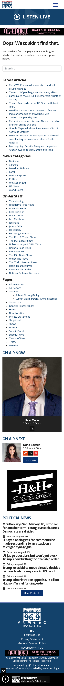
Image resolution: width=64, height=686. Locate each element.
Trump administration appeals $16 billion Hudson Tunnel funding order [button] (30, 581)
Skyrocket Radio (41, 665)
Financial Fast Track (20, 247)
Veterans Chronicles (20, 269)
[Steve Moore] (32, 386)
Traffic (12, 341)
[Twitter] (32, 428)
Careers (13, 164)
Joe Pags (14, 222)
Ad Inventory (16, 284)
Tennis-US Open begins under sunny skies (33, 92)
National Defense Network (24, 273)
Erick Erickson (16, 211)
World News (16, 189)
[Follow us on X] (23, 622)
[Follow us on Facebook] (18, 622)
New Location (16, 313)
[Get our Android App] (39, 622)
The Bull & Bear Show (21, 240)
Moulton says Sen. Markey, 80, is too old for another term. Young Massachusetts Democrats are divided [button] (30, 528)
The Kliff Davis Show (20, 255)
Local (12, 171)
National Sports (17, 175)
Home (12, 309)
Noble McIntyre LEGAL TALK (25, 244)
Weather (14, 345)
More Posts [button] (30, 593)
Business (14, 161)
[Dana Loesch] (11, 452)
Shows (12, 323)
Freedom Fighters (19, 168)
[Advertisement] (32, 31)
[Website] (25, 453)
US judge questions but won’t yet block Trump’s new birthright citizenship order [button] (30, 557)
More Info (30, 460)
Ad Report (15, 287)
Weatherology (51, 668)
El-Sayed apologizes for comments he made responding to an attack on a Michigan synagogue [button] (28, 543)
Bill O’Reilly (15, 229)
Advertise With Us (32, 647)
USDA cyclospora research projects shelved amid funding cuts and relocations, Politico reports (34, 139)
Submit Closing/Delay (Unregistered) (36, 298)
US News (14, 186)
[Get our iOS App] (34, 622)
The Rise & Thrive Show (22, 237)
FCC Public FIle (32, 626)
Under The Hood (18, 258)
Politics (13, 179)
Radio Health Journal (20, 265)
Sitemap (13, 327)
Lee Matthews (17, 219)
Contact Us (15, 302)
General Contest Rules (21, 305)
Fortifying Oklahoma (20, 233)
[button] (55, 4)
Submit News (16, 334)
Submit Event (16, 331)
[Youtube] (35, 453)
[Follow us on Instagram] (29, 622)
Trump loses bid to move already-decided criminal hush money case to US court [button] (31, 569)
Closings (13, 291)
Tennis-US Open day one (23, 117)
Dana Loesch (16, 215)
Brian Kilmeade (17, 208)
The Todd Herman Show (23, 262)
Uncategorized (17, 182)
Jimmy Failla (15, 226)
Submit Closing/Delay (27, 295)
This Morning (16, 201)
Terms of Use (17, 338)
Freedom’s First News (21, 204)
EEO (32, 630)
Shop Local (15, 320)
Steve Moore (16, 251)
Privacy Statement (19, 316)
